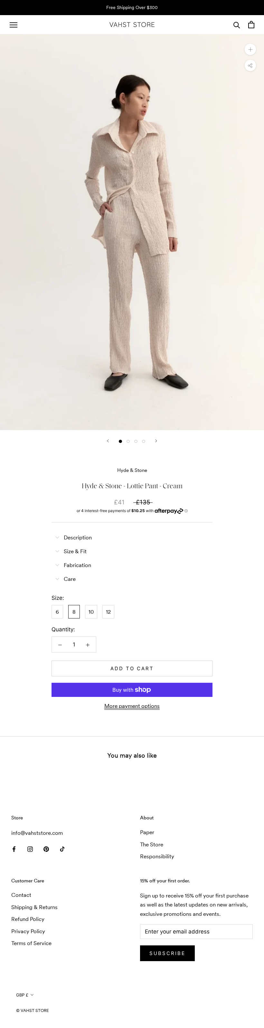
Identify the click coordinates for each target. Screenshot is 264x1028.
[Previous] (108, 440)
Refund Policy (27, 919)
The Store (151, 844)
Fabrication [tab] (77, 565)
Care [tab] (70, 578)
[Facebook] (14, 848)
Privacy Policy (28, 931)
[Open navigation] (13, 25)
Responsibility (157, 856)
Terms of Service (31, 943)
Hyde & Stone (132, 470)
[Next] (156, 440)
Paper (147, 832)
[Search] (236, 24)
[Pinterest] (46, 848)
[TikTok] (62, 848)
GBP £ (22, 994)
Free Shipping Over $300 (132, 7)
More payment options (132, 705)
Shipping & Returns (34, 907)
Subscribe (167, 953)
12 (108, 611)
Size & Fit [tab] (75, 551)
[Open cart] (251, 24)
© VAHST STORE (32, 1010)
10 (91, 611)
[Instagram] (30, 848)
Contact (21, 894)
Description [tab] (78, 537)
